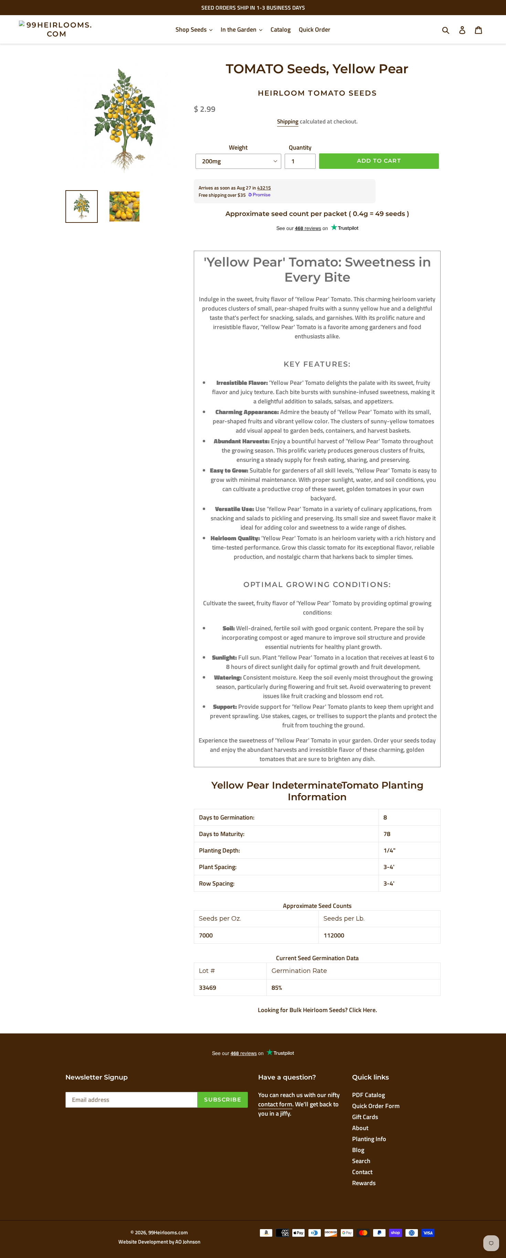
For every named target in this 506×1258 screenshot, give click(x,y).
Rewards (364, 1182)
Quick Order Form (376, 1105)
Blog (358, 1149)
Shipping (287, 121)
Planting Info (369, 1138)
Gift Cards (365, 1116)
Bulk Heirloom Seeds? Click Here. (333, 1010)
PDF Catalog (368, 1094)
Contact (362, 1171)
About (360, 1127)
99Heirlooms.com (168, 1232)
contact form (275, 1104)
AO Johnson (187, 1242)
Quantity (300, 147)
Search (361, 1160)
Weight (238, 147)
